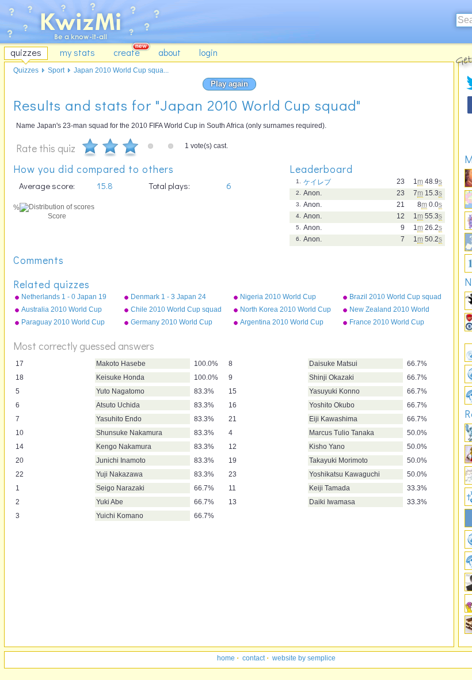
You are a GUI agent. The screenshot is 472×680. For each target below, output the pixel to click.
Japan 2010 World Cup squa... (121, 70)
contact (253, 658)
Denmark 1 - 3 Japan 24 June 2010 (168, 297)
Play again (229, 84)
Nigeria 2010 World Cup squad (278, 297)
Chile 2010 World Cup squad (176, 309)
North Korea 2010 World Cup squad (285, 310)
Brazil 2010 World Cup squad (395, 297)
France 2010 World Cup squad (386, 322)
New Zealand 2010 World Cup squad (389, 310)
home (226, 658)
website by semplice (304, 658)
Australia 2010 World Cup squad (61, 310)
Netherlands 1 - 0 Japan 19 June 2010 (63, 297)
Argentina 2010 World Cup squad (281, 322)
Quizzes (26, 70)
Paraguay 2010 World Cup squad (63, 322)
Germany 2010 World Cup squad (171, 322)
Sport (56, 70)
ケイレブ (317, 182)
